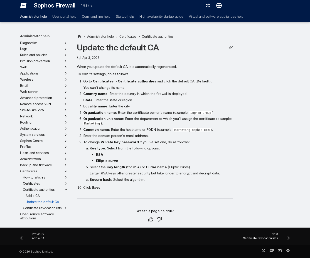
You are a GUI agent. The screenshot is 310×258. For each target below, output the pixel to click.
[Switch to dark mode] (208, 5)
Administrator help (33, 16)
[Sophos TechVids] (279, 251)
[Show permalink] (231, 47)
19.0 (85, 5)
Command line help (96, 16)
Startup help (125, 16)
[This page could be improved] (159, 219)
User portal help (64, 16)
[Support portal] (271, 251)
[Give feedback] (288, 251)
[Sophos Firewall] (23, 5)
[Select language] (219, 5)
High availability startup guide (161, 16)
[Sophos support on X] (263, 251)
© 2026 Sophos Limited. (36, 251)
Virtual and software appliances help (216, 16)
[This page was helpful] (151, 219)
